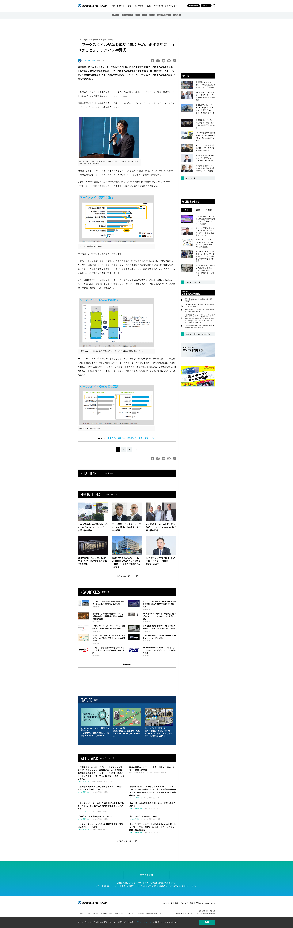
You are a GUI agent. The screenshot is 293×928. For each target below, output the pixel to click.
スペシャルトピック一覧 (127, 576)
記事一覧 (127, 664)
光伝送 (177, 15)
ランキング (139, 6)
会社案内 (95, 913)
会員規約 (141, 913)
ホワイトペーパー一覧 (127, 841)
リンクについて (131, 913)
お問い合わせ (119, 913)
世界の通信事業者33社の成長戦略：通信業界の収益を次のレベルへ (199, 300)
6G (145, 15)
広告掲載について (106, 913)
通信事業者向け (164, 15)
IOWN (116, 15)
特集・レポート (118, 6)
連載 (149, 6)
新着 (129, 6)
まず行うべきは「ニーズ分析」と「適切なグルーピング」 (133, 438)
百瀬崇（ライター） (89, 60)
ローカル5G (127, 15)
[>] (136, 449)
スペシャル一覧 (190, 178)
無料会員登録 (193, 5)
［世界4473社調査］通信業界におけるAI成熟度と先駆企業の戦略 (199, 305)
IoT (152, 15)
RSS (161, 913)
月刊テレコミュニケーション (166, 6)
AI (137, 15)
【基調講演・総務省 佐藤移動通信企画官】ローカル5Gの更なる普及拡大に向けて (199, 326)
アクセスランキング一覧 (193, 282)
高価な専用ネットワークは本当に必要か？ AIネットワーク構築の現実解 (199, 310)
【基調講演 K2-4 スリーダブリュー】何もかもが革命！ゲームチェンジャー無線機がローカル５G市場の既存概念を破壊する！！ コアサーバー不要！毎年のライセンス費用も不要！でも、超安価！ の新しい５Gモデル (200, 318)
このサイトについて (84, 913)
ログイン (206, 5)
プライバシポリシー (144, 922)
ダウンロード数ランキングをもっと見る (197, 334)
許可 (207, 922)
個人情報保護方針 (151, 913)
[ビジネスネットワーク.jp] (93, 5)
